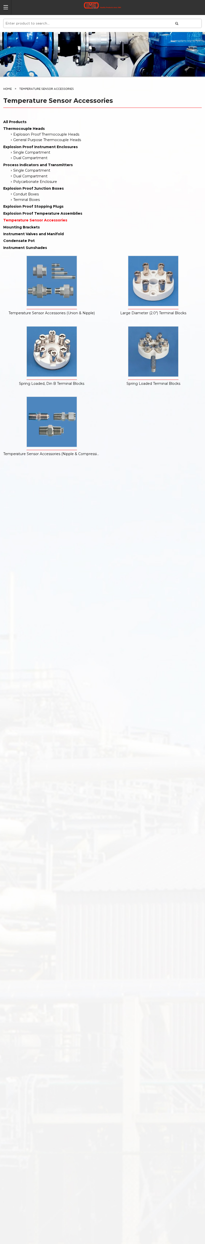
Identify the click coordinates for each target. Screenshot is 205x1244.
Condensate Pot (19, 240)
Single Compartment (31, 152)
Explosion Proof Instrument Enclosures (40, 147)
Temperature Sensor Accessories (35, 220)
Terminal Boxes (26, 199)
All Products (14, 122)
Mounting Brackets (21, 227)
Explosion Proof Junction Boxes (33, 188)
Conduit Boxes (26, 194)
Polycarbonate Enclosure (35, 181)
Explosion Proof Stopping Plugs (33, 206)
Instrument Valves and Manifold (33, 234)
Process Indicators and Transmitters (38, 165)
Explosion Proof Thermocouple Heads (46, 134)
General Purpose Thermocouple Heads (47, 140)
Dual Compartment (30, 158)
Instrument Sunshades (25, 247)
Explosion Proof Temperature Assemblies (42, 213)
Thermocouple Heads (24, 128)
